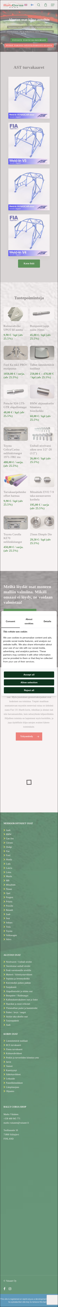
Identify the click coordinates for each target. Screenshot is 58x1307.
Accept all (29, 674)
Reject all (29, 690)
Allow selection (29, 682)
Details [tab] (47, 621)
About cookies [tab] (29, 621)
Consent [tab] (10, 621)
